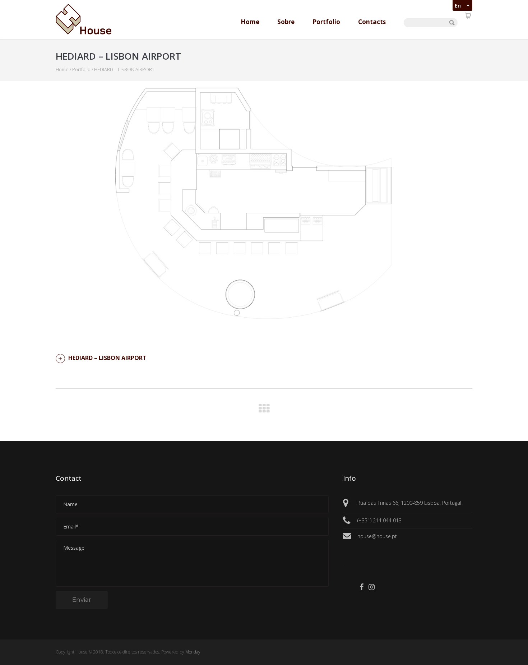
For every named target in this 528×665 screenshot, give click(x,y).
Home (250, 22)
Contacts (372, 22)
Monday (192, 652)
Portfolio (326, 22)
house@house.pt (377, 536)
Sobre (286, 22)
